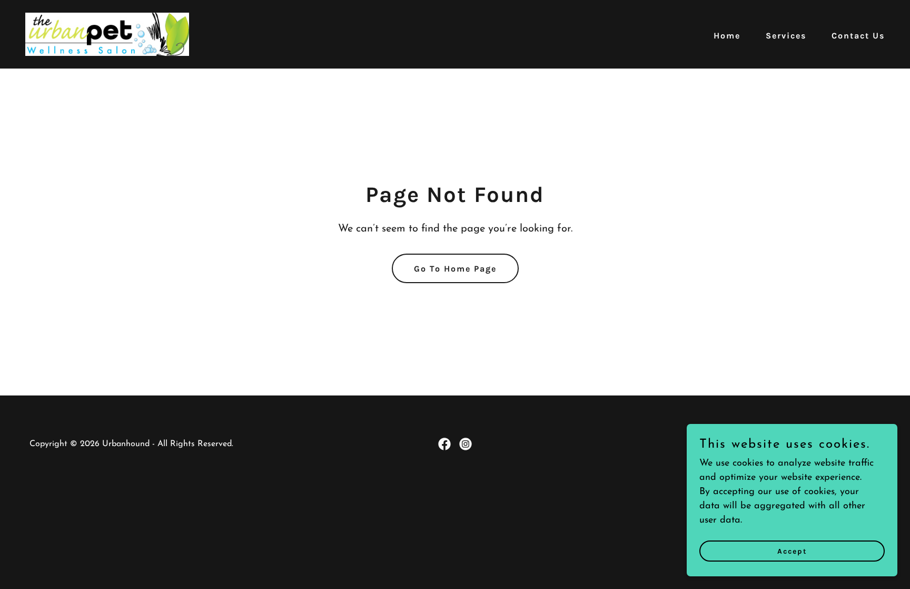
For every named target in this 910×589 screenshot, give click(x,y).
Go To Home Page (455, 269)
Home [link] (727, 36)
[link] (107, 33)
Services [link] (786, 36)
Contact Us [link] (858, 36)
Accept (792, 551)
